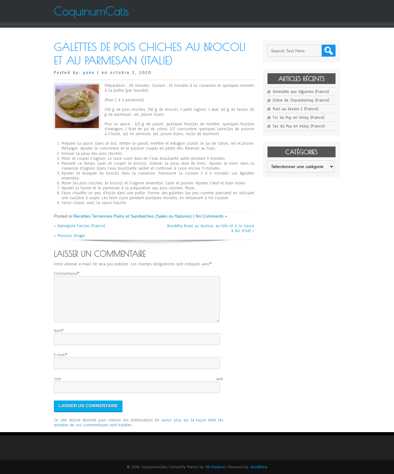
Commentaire (66, 273)
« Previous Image (69, 236)
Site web (138, 379)
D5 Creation (215, 466)
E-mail (60, 355)
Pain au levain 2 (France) (295, 109)
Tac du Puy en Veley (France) (299, 126)
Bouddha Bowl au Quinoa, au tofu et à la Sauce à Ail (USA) (210, 228)
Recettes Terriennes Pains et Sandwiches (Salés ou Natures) (132, 216)
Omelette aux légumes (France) (301, 91)
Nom (58, 331)
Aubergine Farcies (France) (81, 226)
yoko (89, 72)
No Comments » (211, 216)
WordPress (259, 466)
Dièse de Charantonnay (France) (301, 100)
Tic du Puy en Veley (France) (298, 117)
